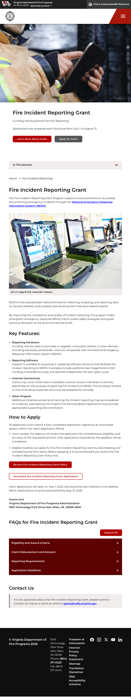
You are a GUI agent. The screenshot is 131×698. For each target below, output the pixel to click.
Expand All (111, 532)
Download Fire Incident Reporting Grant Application (45, 476)
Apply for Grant (68, 139)
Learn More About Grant (32, 139)
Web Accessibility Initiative (77, 680)
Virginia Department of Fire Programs (33, 2)
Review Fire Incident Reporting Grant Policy (40, 464)
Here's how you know (40, 5)
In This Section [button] (22, 164)
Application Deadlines (26, 570)
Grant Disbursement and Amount (34, 552)
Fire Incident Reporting (37, 178)
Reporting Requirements (28, 561)
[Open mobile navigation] (120, 16)
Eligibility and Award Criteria (31, 542)
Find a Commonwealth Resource (111, 4)
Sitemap (74, 663)
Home (13, 178)
